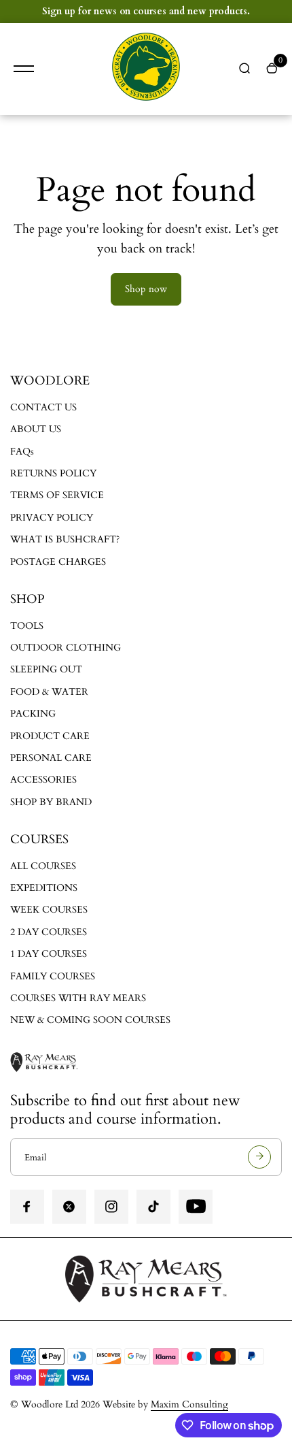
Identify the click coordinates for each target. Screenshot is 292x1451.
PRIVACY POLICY (51, 517)
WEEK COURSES (49, 909)
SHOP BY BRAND (51, 802)
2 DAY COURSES (48, 932)
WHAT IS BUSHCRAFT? (65, 539)
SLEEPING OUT (46, 669)
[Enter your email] (259, 1157)
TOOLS (26, 625)
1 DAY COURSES (48, 953)
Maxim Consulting (189, 1404)
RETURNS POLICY (53, 473)
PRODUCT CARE (50, 736)
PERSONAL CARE (51, 757)
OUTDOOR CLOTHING (65, 647)
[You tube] (196, 1207)
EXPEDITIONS (43, 887)
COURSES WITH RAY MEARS (78, 998)
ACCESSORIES (43, 779)
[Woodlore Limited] (146, 69)
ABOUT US (35, 429)
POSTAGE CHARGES (58, 561)
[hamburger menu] (23, 69)
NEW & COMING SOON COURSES (90, 1019)
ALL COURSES (43, 866)
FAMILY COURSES (52, 976)
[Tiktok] (153, 1207)
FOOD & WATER (49, 691)
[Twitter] (69, 1207)
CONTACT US (43, 407)
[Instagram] (111, 1207)
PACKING (33, 713)
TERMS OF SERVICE (57, 495)
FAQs (22, 451)
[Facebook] (27, 1207)
